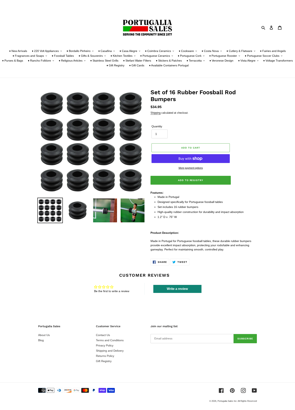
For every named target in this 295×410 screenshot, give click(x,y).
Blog (41, 340)
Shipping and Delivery (110, 350)
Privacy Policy (104, 345)
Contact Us (103, 335)
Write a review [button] (177, 289)
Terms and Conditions (110, 340)
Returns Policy (105, 355)
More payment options (191, 168)
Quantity (157, 126)
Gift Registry (104, 361)
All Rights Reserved (247, 401)
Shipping (156, 112)
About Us (44, 335)
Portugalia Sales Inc (227, 401)
